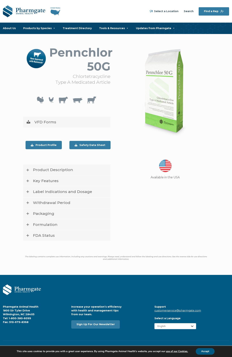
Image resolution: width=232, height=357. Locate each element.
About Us (9, 28)
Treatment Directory (77, 28)
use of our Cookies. (177, 351)
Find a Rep (211, 11)
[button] (66, 122)
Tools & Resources (112, 28)
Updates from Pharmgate (153, 28)
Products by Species (37, 28)
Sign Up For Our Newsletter (95, 324)
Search (189, 11)
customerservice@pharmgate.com (177, 310)
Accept (205, 351)
